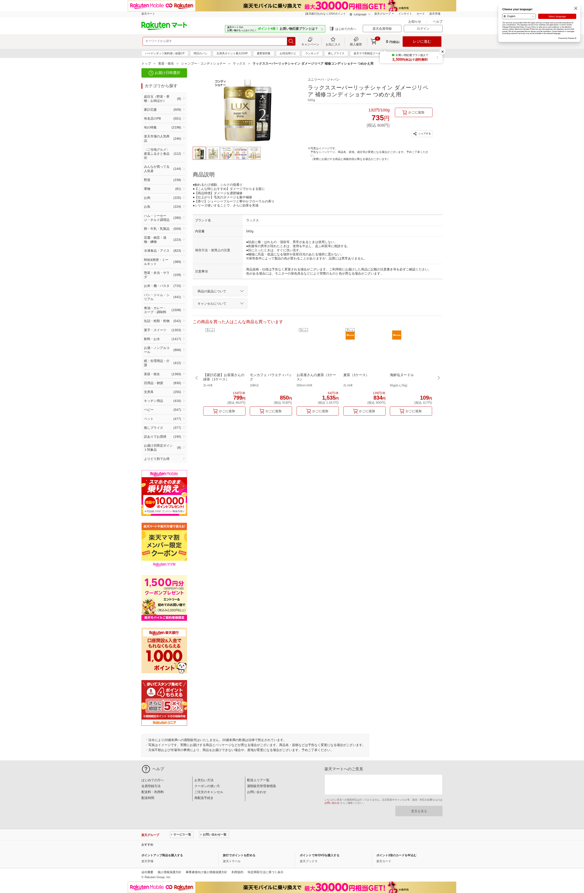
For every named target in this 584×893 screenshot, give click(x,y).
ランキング (312, 53)
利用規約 (237, 872)
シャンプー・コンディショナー (203, 63)
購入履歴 (356, 44)
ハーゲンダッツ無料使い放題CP (165, 53)
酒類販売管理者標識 (261, 786)
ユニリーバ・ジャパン (324, 79)
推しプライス (336, 53)
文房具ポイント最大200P (232, 53)
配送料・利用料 (152, 792)
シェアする (424, 133)
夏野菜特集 (264, 53)
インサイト (405, 13)
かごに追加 (416, 112)
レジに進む (422, 41)
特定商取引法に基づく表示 (265, 872)
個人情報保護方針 (169, 872)
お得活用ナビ (288, 53)
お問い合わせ (256, 792)
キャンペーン (310, 44)
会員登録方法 (151, 786)
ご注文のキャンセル (208, 792)
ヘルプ (438, 21)
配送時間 (147, 798)
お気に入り (333, 44)
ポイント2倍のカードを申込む (396, 855)
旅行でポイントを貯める (239, 855)
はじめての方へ (345, 28)
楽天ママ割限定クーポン (369, 53)
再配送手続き (204, 798)
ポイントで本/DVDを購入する (319, 855)
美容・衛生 (166, 63)
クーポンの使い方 (207, 786)
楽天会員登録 (382, 28)
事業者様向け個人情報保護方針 (206, 872)
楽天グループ (382, 13)
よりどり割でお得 (156, 459)
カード (421, 13)
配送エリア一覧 (258, 780)
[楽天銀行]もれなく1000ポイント (325, 13)
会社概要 (147, 872)
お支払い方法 (204, 780)
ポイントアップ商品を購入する (162, 855)
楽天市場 (434, 13)
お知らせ (415, 21)
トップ (146, 63)
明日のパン (200, 53)
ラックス (239, 63)
